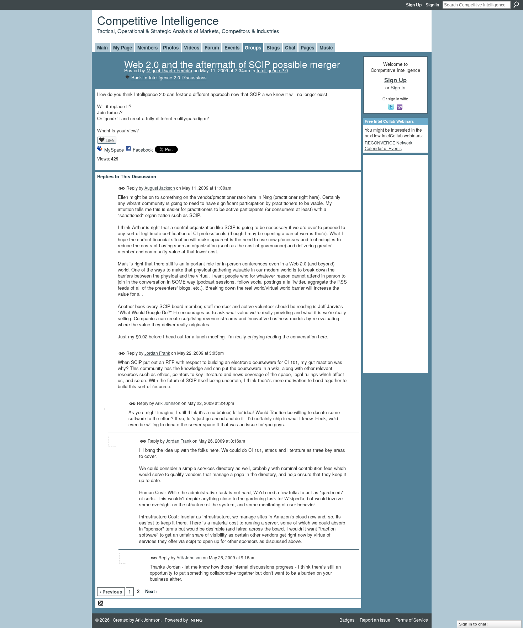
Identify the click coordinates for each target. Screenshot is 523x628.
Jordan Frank (157, 353)
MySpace (114, 149)
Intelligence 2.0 (272, 70)
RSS (101, 603)
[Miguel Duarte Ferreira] (108, 78)
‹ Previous (111, 591)
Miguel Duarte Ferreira (169, 70)
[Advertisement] (393, 263)
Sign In (432, 4)
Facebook (143, 149)
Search (516, 4)
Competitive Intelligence (158, 19)
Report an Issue (375, 620)
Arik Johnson (167, 403)
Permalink (121, 188)
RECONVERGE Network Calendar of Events (388, 145)
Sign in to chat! (473, 624)
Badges (346, 620)
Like (110, 140)
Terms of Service (412, 620)
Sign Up (414, 4)
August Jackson (159, 188)
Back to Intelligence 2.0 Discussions (169, 77)
